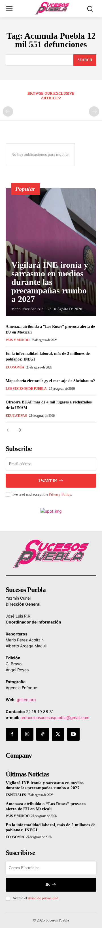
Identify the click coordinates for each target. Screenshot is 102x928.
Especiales (16, 795)
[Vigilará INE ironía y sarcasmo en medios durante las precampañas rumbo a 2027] (51, 252)
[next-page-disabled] (94, 111)
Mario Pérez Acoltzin (27, 309)
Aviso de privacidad (43, 898)
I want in (48, 480)
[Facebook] (12, 734)
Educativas (16, 416)
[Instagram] (27, 734)
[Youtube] (73, 734)
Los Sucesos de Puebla (26, 389)
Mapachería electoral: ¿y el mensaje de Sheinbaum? (50, 381)
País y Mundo (17, 340)
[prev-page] (8, 111)
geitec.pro (26, 699)
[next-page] (18, 430)
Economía (15, 367)
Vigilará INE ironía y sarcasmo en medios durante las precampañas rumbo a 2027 (49, 282)
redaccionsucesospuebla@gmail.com (54, 717)
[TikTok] (42, 734)
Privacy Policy (60, 494)
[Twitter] (58, 734)
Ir (48, 884)
